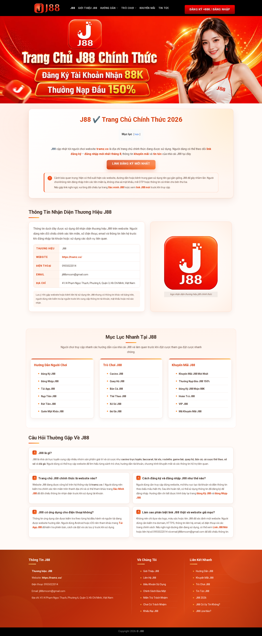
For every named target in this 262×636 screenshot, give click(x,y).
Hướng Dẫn (108, 8)
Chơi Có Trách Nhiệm (154, 604)
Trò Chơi (127, 8)
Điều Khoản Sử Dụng (154, 584)
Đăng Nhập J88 (49, 381)
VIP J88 (183, 403)
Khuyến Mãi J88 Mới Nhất (193, 373)
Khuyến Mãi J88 (205, 577)
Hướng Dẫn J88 (204, 571)
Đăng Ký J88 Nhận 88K (192, 388)
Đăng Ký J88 (48, 373)
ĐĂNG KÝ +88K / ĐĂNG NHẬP (210, 9)
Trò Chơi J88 (203, 584)
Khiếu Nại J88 (150, 611)
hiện (137, 134)
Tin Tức (163, 8)
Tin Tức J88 (202, 591)
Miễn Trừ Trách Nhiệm (155, 597)
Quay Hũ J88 (117, 381)
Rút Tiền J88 (48, 403)
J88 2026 (201, 597)
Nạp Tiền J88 (48, 396)
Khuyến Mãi (147, 8)
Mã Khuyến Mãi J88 (190, 411)
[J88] (47, 8)
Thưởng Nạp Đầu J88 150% (194, 381)
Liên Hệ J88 (149, 577)
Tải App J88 (48, 388)
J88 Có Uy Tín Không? (208, 604)
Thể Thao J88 (118, 396)
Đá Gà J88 (115, 411)
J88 (72, 8)
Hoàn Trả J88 (187, 396)
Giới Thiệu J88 (87, 8)
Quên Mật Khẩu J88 (52, 411)
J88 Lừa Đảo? (203, 611)
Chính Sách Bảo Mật (154, 591)
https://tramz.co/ (72, 257)
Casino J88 (116, 373)
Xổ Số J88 (115, 403)
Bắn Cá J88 (116, 388)
